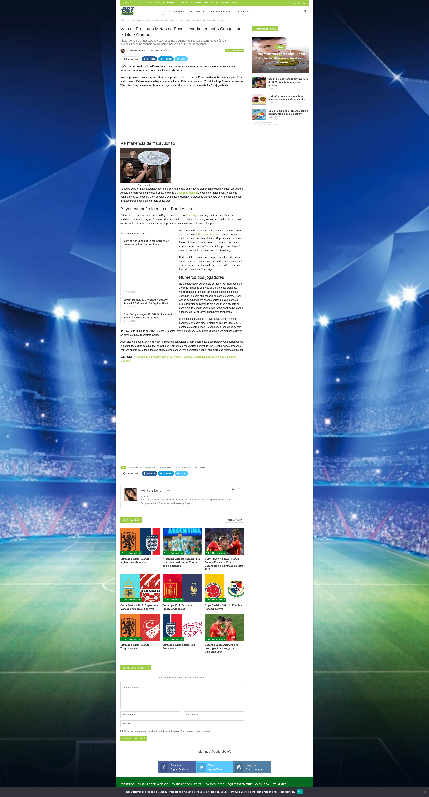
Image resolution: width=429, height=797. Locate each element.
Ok (299, 791)
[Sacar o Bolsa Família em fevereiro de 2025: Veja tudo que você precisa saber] (259, 82)
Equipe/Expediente (240, 784)
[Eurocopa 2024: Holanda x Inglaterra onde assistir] (140, 541)
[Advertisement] (182, 113)
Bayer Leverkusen (135, 467)
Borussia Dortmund (208, 234)
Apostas (244, 11)
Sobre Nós (160, 3)
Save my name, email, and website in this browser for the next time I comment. (168, 731)
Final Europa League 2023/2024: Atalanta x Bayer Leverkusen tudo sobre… (147, 315)
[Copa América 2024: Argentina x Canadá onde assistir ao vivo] (140, 588)
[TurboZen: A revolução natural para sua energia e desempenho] (259, 99)
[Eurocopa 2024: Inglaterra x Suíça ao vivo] (182, 627)
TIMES (162, 11)
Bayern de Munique (187, 192)
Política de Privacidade (178, 3)
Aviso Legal (262, 784)
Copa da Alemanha (183, 467)
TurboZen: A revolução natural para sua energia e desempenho (286, 97)
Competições (177, 11)
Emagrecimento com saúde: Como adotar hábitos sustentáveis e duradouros (280, 57)
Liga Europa (200, 467)
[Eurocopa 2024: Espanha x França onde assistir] (182, 588)
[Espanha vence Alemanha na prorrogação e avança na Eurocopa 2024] (224, 627)
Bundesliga (191, 215)
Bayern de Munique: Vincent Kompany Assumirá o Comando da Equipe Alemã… (147, 301)
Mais (233, 3)
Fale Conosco (222, 3)
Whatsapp (279, 784)
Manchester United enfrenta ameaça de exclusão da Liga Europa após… (146, 242)
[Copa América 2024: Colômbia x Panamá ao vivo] (224, 588)
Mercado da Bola (197, 11)
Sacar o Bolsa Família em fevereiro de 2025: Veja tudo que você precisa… (288, 82)
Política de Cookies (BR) (202, 3)
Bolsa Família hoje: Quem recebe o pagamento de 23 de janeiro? (288, 112)
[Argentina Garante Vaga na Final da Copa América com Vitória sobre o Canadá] (182, 541)
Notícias (280, 47)
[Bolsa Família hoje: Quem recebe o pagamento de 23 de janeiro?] (259, 114)
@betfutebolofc (221, 751)
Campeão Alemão (166, 467)
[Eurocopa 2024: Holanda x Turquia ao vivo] (140, 627)
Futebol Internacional (221, 11)
